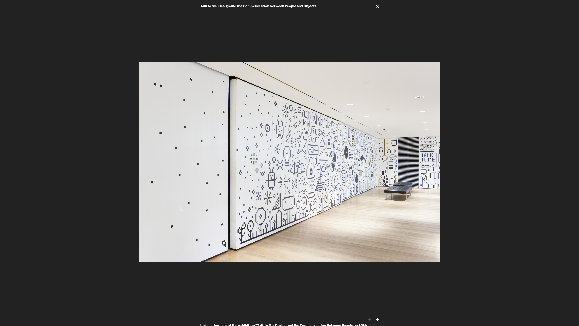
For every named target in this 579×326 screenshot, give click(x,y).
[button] (377, 6)
